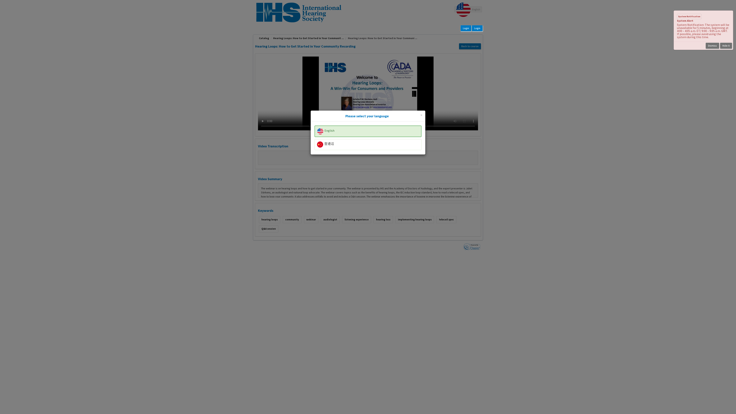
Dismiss (712, 45)
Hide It (726, 45)
